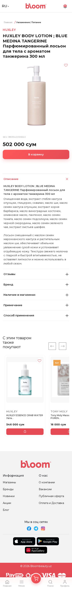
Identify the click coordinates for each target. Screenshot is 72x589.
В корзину (36, 154)
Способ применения (19, 315)
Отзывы (9, 274)
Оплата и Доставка (51, 503)
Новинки (9, 496)
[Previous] (52, 346)
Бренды (8, 489)
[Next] (62, 346)
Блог (6, 510)
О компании (47, 482)
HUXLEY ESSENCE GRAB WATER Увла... (24, 417)
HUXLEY (9, 30)
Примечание (13, 305)
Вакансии (45, 489)
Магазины (9, 482)
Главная (8, 22)
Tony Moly (59, 411)
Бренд (8, 284)
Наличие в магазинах (19, 294)
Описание (11, 179)
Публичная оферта (51, 496)
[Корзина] (36, 578)
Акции (7, 503)
